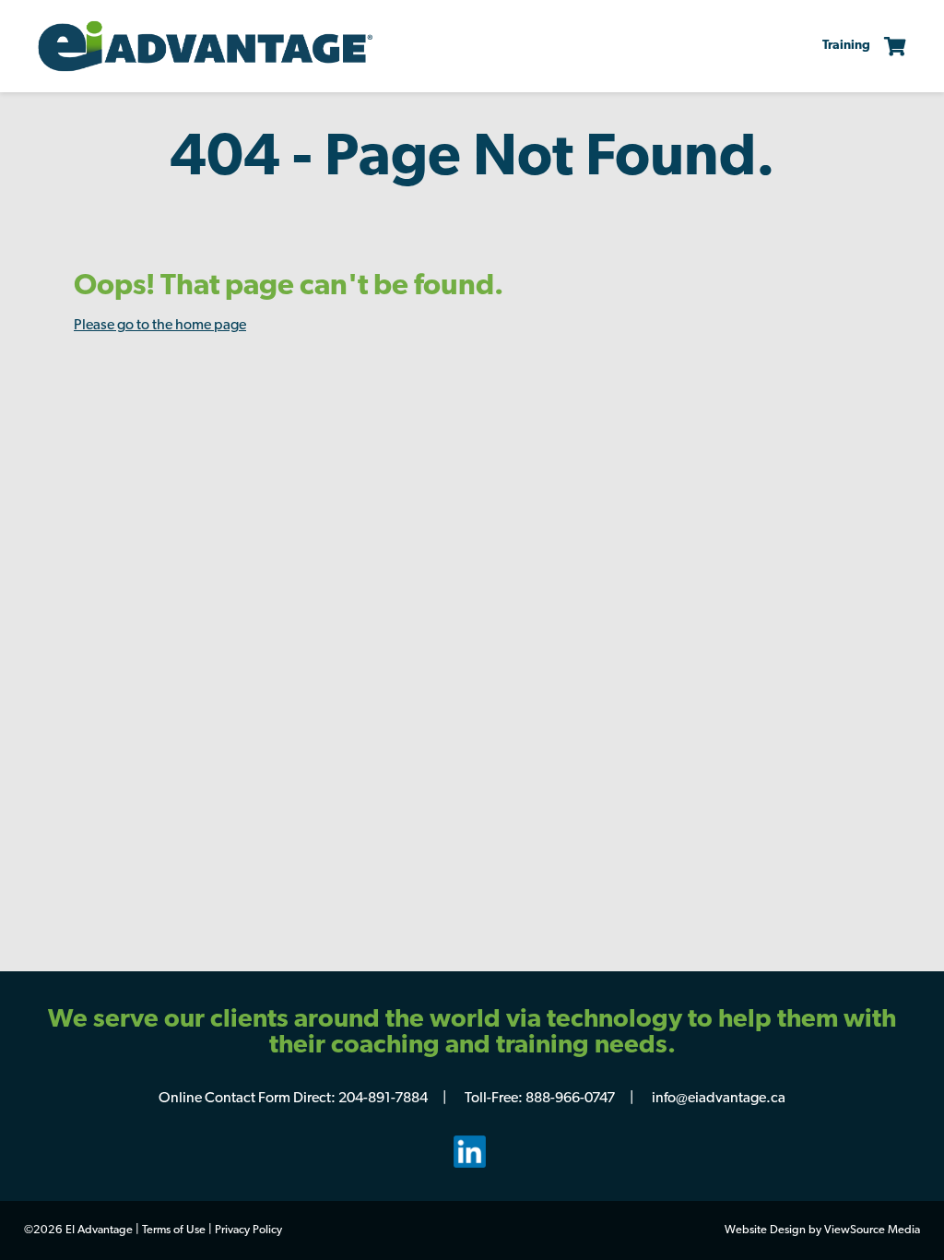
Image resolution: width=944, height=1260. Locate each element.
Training (846, 46)
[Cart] (888, 46)
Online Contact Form (224, 1098)
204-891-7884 (383, 1098)
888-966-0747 (570, 1098)
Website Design (765, 1230)
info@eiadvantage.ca (718, 1098)
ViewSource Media (872, 1230)
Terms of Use (174, 1230)
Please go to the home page (160, 325)
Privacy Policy (248, 1230)
